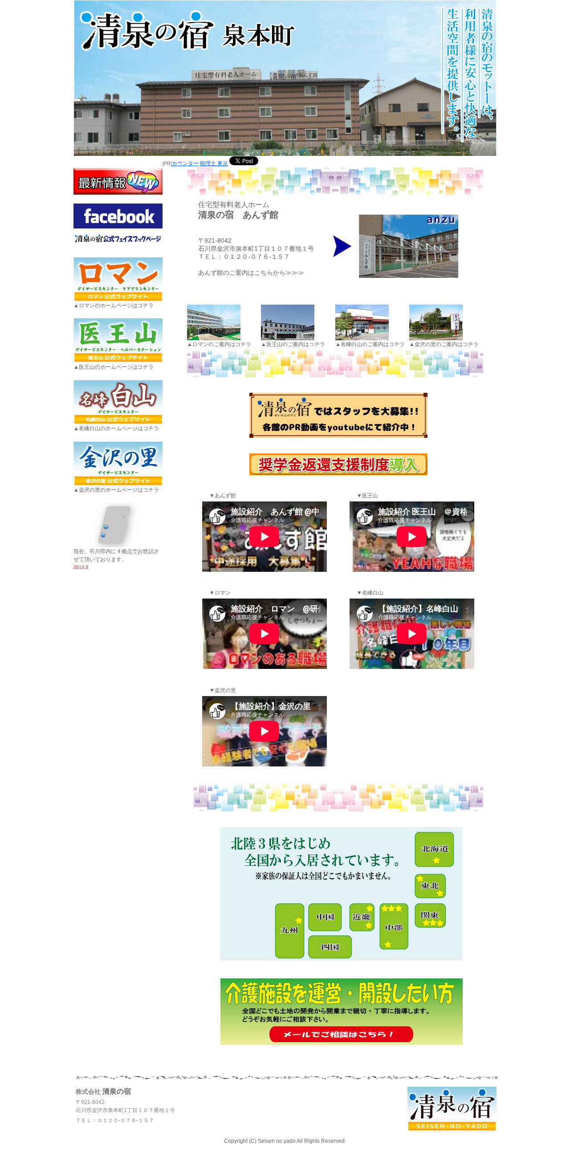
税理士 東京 (214, 163)
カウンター (185, 163)
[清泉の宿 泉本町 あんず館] (395, 244)
